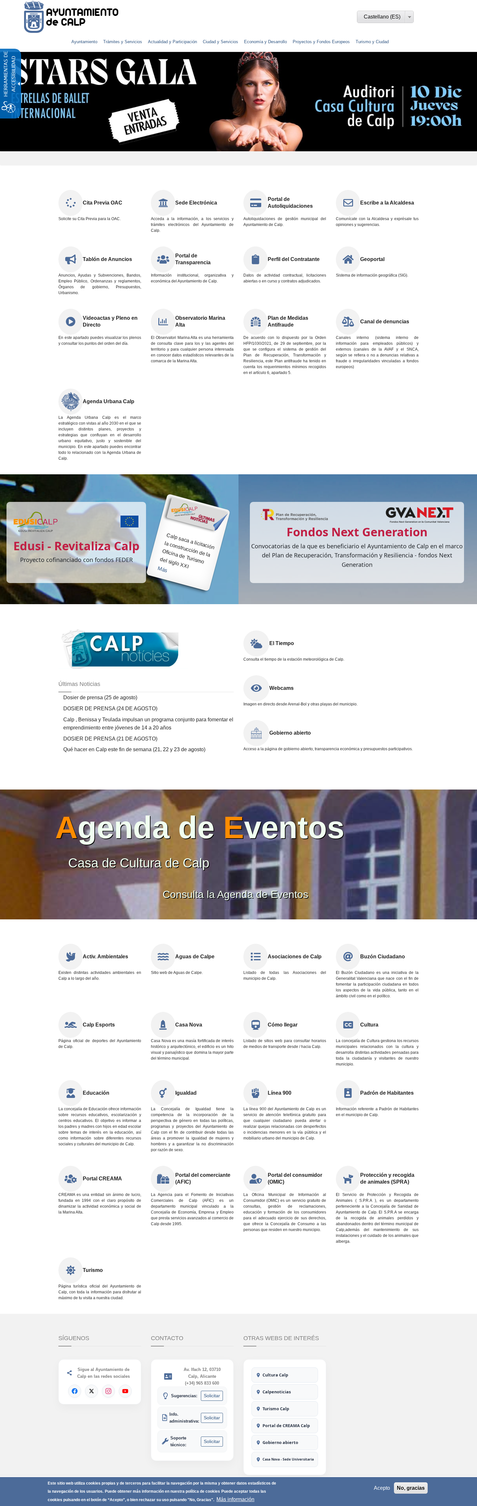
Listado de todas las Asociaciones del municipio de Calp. (284, 975)
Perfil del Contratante (294, 259)
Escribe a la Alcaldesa (387, 202)
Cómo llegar (283, 1024)
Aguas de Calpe (194, 956)
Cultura (369, 1024)
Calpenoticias (277, 1392)
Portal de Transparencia (193, 259)
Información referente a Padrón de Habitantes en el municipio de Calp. (377, 1112)
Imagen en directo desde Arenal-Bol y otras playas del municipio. (300, 704)
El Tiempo (281, 643)
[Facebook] (74, 1391)
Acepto (382, 1488)
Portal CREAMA (102, 1178)
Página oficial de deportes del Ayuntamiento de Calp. (99, 1044)
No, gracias (411, 1488)
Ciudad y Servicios (220, 41)
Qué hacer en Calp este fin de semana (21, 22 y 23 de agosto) (134, 749)
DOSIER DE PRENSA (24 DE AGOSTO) (110, 708)
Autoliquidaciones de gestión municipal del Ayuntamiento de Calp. (284, 222)
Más (162, 569)
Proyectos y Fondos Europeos (321, 41)
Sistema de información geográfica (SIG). (372, 275)
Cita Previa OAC (102, 202)
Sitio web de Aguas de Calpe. (177, 972)
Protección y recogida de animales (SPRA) (387, 1178)
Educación (96, 1093)
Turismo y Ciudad (372, 41)
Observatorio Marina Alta (200, 321)
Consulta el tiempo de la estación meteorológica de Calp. (293, 659)
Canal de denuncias (384, 321)
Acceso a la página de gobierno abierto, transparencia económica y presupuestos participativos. (328, 749)
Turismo (93, 1270)
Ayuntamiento (84, 41)
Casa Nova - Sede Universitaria (288, 1459)
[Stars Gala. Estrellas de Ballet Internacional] (238, 101)
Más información (235, 1499)
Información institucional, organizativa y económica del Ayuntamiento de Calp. (192, 278)
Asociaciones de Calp (295, 956)
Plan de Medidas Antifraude (288, 321)
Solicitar (212, 1395)
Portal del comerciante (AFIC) (202, 1178)
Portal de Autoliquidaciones (290, 202)
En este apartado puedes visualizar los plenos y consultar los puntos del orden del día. (99, 340)
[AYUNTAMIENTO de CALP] (34, 17)
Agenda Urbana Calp (108, 401)
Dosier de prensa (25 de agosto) (100, 697)
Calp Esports (99, 1024)
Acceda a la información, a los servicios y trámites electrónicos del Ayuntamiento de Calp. (192, 225)
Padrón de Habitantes (387, 1093)
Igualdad (186, 1093)
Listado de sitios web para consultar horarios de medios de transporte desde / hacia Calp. (284, 1044)
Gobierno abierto (290, 733)
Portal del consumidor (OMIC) (295, 1178)
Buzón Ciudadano (382, 956)
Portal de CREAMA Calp (286, 1425)
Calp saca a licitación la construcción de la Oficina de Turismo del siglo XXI (187, 550)
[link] (88, 17)
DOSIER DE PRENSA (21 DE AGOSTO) (110, 738)
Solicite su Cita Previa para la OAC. (89, 219)
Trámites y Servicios (122, 41)
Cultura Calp (275, 1375)
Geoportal (372, 259)
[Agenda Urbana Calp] (70, 401)
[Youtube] (125, 1391)
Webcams (281, 688)
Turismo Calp (276, 1409)
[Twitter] (91, 1391)
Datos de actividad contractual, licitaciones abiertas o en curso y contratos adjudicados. (284, 278)
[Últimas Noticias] (123, 648)
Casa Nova (188, 1024)
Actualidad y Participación (172, 41)
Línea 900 (279, 1093)
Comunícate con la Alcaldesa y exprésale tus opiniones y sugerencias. (377, 222)
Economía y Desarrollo (265, 41)
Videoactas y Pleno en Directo (110, 321)
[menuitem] (84, 42)
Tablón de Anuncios (107, 259)
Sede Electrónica (196, 202)
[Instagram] (108, 1391)
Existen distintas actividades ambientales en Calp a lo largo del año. (99, 975)
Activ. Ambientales (105, 956)
